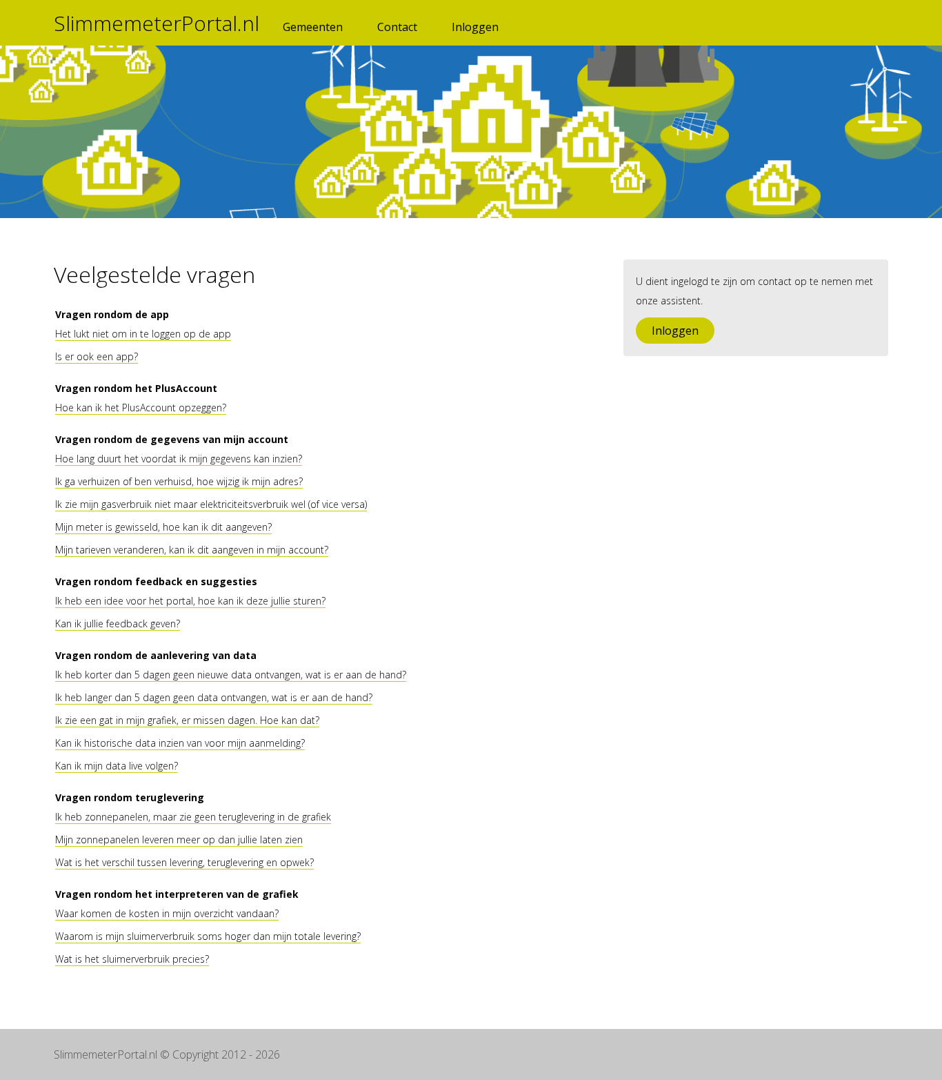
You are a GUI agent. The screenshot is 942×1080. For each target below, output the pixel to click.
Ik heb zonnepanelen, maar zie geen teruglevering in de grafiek (193, 816)
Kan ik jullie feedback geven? (117, 623)
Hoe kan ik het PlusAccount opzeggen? (140, 407)
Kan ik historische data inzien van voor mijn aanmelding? (180, 742)
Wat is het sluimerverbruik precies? (132, 958)
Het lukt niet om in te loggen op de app (143, 333)
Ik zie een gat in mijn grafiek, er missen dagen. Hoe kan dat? (187, 720)
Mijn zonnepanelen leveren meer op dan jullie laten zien (179, 839)
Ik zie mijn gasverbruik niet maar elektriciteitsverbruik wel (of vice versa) (211, 504)
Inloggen (475, 27)
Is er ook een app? (96, 356)
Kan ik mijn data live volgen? (116, 765)
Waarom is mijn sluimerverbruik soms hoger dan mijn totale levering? (208, 936)
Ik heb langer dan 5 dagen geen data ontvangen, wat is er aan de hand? (213, 697)
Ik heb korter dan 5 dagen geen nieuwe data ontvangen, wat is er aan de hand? (230, 674)
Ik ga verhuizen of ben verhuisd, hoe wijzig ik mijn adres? (179, 481)
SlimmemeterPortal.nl (156, 23)
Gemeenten (313, 27)
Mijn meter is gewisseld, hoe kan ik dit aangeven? (163, 526)
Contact (397, 27)
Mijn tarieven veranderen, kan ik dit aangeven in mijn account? (191, 549)
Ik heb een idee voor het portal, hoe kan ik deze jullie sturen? (190, 600)
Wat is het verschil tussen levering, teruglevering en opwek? (184, 862)
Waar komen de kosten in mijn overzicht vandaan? (167, 913)
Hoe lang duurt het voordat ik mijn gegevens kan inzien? (178, 458)
